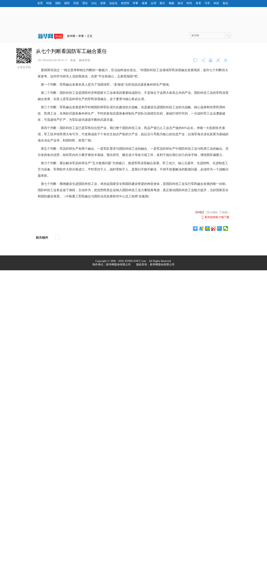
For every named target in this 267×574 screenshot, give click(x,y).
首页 (40, 3)
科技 (216, 3)
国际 (58, 3)
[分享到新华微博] (201, 228)
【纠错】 (199, 212)
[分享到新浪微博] (213, 228)
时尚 (189, 3)
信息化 (113, 3)
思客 (103, 3)
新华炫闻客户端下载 (217, 217)
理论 (85, 3)
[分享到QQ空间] (207, 228)
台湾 (153, 3)
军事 (135, 3)
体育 (198, 3)
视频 (171, 3)
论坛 (94, 3)
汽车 (207, 3)
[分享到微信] (225, 228)
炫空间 (125, 3)
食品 (225, 3)
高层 (76, 3)
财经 (67, 3)
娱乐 (180, 3)
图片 (162, 3)
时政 (49, 3)
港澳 (144, 3)
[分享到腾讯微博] (219, 228)
